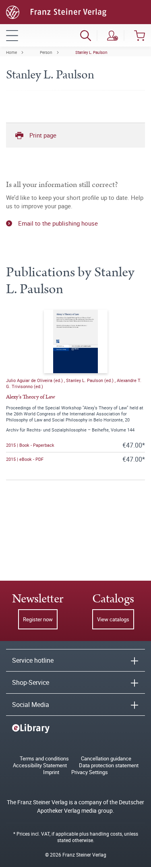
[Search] (85, 35)
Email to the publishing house (58, 223)
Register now (38, 619)
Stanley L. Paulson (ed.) (90, 380)
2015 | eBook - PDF (24, 459)
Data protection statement (109, 765)
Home (11, 52)
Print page (42, 135)
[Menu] (12, 35)
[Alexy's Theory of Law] (76, 341)
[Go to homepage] (56, 11)
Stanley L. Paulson (91, 52)
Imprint (51, 772)
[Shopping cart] (139, 35)
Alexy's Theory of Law (30, 397)
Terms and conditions (44, 758)
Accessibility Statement (40, 765)
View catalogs (113, 619)
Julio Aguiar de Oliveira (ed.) (35, 380)
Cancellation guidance (106, 758)
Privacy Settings (89, 772)
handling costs (106, 833)
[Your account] (112, 35)
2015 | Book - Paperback (30, 445)
